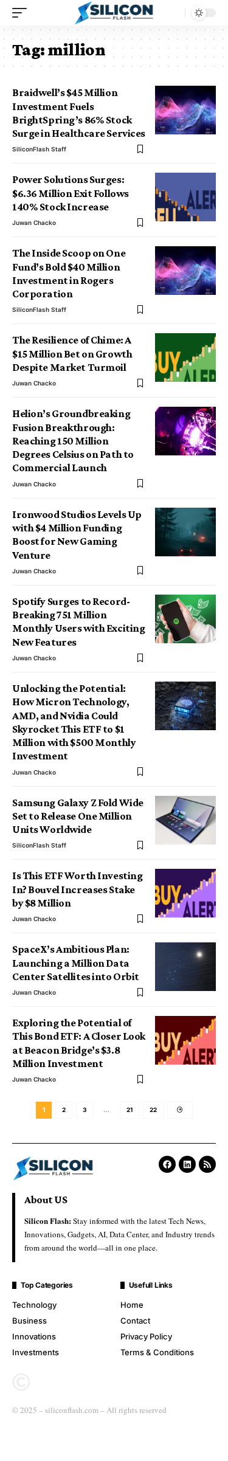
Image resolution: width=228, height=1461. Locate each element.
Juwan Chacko (34, 222)
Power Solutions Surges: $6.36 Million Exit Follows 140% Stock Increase (70, 193)
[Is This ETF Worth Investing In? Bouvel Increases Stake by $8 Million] (185, 893)
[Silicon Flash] (114, 13)
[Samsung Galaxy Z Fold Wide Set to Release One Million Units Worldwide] (185, 820)
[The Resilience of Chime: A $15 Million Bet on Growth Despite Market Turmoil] (185, 357)
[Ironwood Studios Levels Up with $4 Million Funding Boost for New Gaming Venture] (185, 532)
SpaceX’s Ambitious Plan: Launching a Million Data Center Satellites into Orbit (75, 963)
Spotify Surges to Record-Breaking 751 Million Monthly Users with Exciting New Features (78, 621)
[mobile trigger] (22, 13)
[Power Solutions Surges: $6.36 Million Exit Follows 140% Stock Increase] (185, 197)
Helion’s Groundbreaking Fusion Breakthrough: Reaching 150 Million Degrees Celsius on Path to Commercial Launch (73, 440)
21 (129, 1109)
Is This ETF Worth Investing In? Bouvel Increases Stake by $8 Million (77, 889)
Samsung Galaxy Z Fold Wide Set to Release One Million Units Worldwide (77, 816)
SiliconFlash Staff (39, 149)
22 (153, 1109)
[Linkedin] (187, 1164)
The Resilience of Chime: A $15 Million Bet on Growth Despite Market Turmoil (72, 353)
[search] (173, 13)
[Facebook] (167, 1164)
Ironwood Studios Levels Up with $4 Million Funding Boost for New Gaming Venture (77, 534)
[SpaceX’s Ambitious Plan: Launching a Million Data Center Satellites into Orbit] (185, 966)
